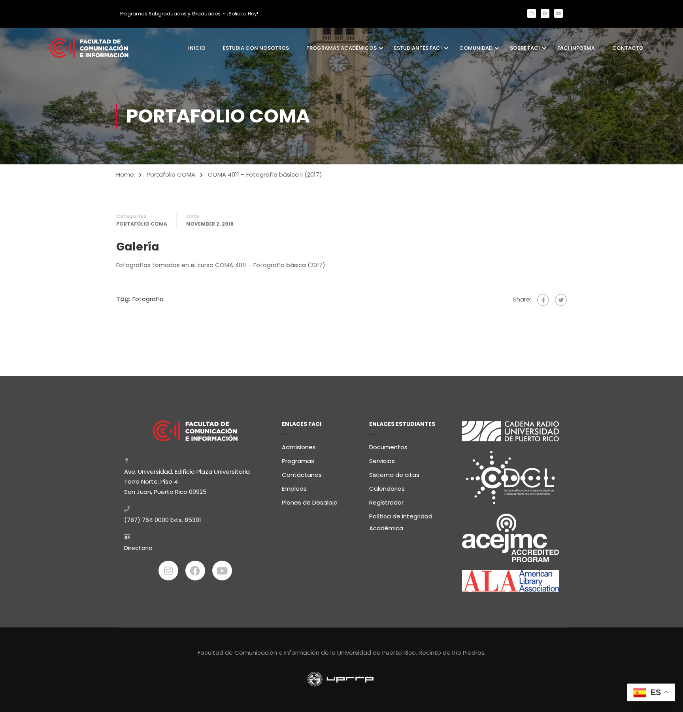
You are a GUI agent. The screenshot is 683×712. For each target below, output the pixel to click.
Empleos (294, 488)
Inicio (197, 48)
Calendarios (387, 488)
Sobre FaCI (525, 48)
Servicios (382, 461)
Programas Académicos (341, 48)
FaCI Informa (576, 48)
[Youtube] (558, 13)
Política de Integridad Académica (400, 522)
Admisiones (299, 447)
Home (125, 174)
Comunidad (475, 48)
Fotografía (148, 299)
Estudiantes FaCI (418, 48)
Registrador (386, 502)
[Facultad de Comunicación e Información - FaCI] (89, 48)
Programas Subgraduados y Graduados (170, 13)
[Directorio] (127, 537)
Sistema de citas (394, 475)
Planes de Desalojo (310, 502)
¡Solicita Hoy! (242, 13)
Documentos (388, 447)
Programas (298, 461)
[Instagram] (531, 13)
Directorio (138, 548)
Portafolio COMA (171, 174)
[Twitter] (561, 300)
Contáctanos (302, 475)
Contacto (627, 48)
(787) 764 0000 (146, 520)
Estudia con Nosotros (256, 48)
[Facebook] (545, 13)
